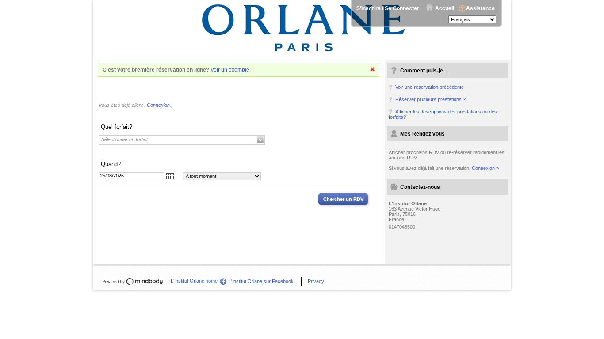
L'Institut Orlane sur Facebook (261, 281)
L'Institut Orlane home (194, 280)
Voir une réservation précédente (429, 87)
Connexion (158, 105)
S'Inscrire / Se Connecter (387, 8)
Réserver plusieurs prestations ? (430, 99)
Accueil (444, 8)
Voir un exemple (229, 70)
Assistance (480, 8)
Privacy (316, 281)
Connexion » (485, 168)
